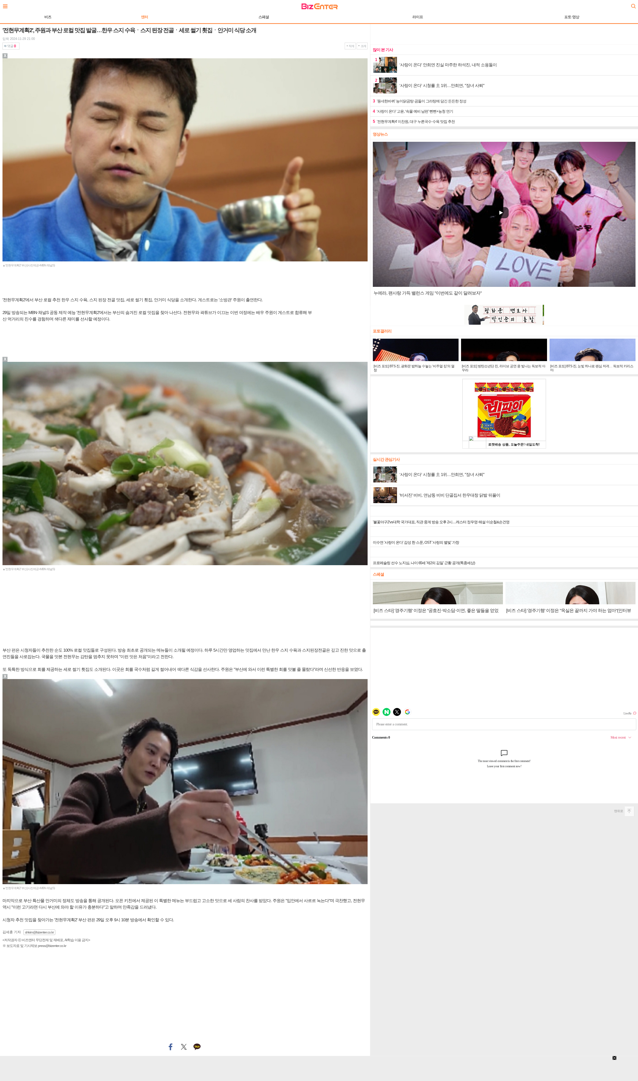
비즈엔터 (320, 6)
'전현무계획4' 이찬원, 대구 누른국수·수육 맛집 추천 (414, 121)
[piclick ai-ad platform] (31, 60)
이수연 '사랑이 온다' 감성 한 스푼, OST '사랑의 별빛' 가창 (416, 542)
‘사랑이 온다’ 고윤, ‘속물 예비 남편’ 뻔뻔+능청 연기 (413, 111)
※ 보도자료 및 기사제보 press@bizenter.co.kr (34, 946)
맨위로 (618, 811)
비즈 (47, 17)
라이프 (417, 17)
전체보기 (6, 5)
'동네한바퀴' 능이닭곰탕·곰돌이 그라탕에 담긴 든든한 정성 (419, 101)
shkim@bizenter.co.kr (39, 932)
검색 (633, 4)
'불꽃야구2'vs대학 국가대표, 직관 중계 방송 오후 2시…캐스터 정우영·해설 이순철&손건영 (441, 522)
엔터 (144, 17)
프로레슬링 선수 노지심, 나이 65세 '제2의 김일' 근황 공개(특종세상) (424, 563)
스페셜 (263, 17)
